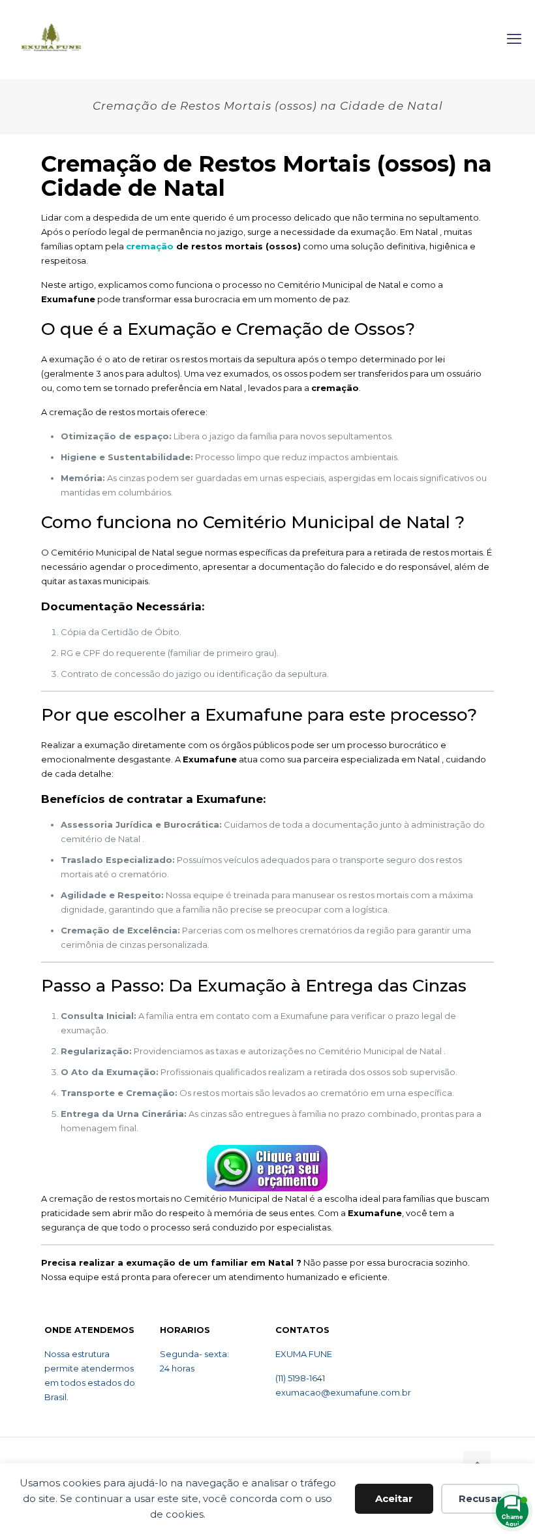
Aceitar (394, 1498)
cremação (151, 246)
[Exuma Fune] (51, 39)
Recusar (480, 1498)
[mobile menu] (514, 39)
